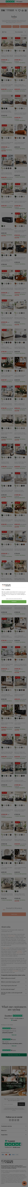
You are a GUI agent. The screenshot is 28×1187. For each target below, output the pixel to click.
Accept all (14, 601)
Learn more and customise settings (14, 598)
